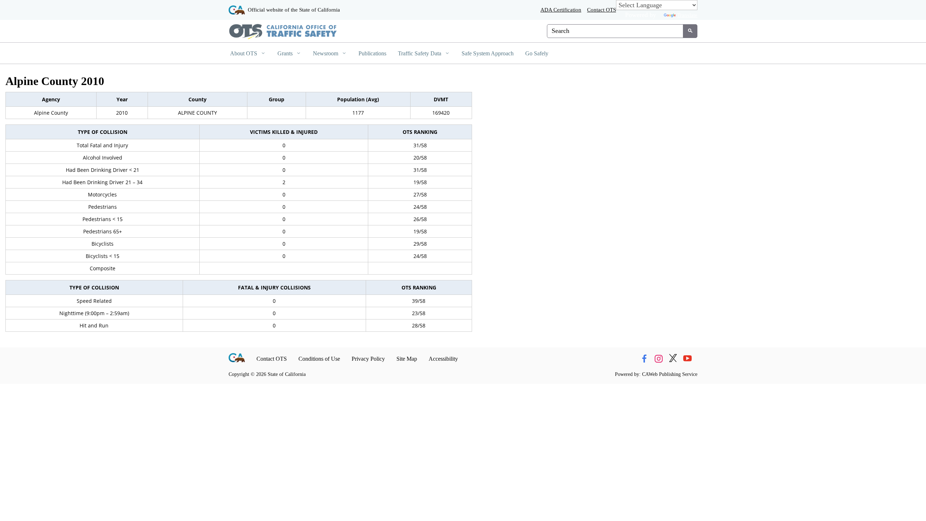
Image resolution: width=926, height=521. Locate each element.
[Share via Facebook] (644, 359)
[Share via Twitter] (672, 359)
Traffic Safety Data (420, 53)
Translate (687, 15)
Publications (372, 53)
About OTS (244, 53)
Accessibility (443, 359)
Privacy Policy (368, 359)
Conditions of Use (319, 359)
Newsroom (326, 53)
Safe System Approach (488, 53)
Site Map (406, 359)
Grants (285, 53)
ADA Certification (560, 10)
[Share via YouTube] (687, 359)
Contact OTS (601, 10)
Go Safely (536, 53)
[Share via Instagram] (658, 359)
